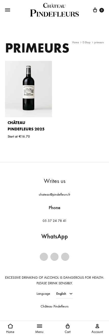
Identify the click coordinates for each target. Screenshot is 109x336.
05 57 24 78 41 (55, 221)
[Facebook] (44, 257)
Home (75, 42)
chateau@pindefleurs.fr (54, 194)
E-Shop (86, 42)
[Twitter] (54, 257)
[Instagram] (65, 257)
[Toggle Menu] (7, 10)
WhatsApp (54, 236)
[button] (10, 328)
